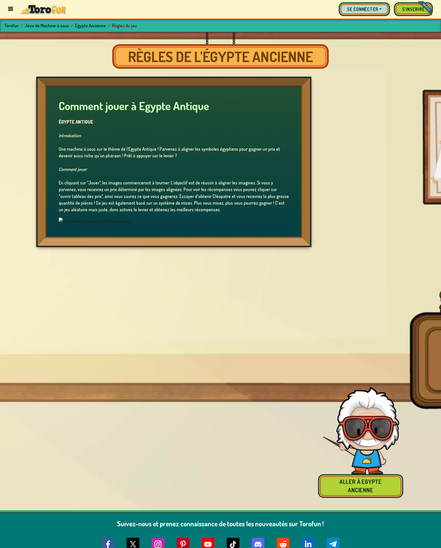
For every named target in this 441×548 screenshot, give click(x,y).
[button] (364, 9)
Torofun (11, 25)
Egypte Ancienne (90, 25)
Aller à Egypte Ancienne (360, 486)
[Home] (43, 9)
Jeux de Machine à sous (47, 25)
